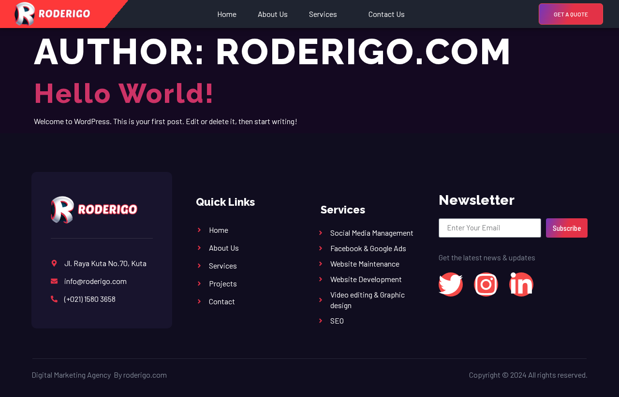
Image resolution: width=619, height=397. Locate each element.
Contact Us (386, 13)
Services (323, 13)
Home (226, 13)
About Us (273, 13)
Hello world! (124, 93)
